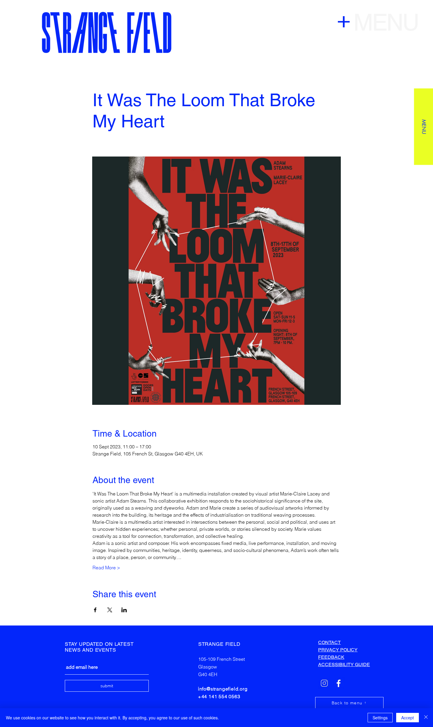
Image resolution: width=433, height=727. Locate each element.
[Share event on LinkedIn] (124, 610)
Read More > (106, 567)
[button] (423, 126)
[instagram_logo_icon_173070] (324, 683)
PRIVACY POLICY (338, 650)
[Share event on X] (110, 610)
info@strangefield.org (223, 689)
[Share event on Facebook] (95, 610)
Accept (407, 718)
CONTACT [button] (329, 642)
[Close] (425, 717)
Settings (380, 718)
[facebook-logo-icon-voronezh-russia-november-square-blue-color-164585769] (339, 683)
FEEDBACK (331, 657)
